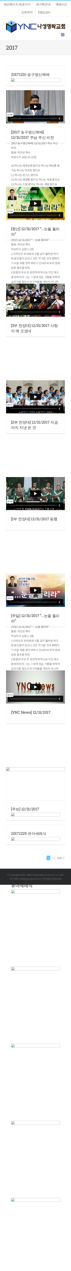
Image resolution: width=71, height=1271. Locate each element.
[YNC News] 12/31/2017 (31, 712)
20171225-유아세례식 (28, 833)
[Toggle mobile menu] (63, 35)
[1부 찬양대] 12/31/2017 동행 (34, 518)
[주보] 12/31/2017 (25, 809)
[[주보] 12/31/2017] (35, 783)
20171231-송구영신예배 (30, 74)
